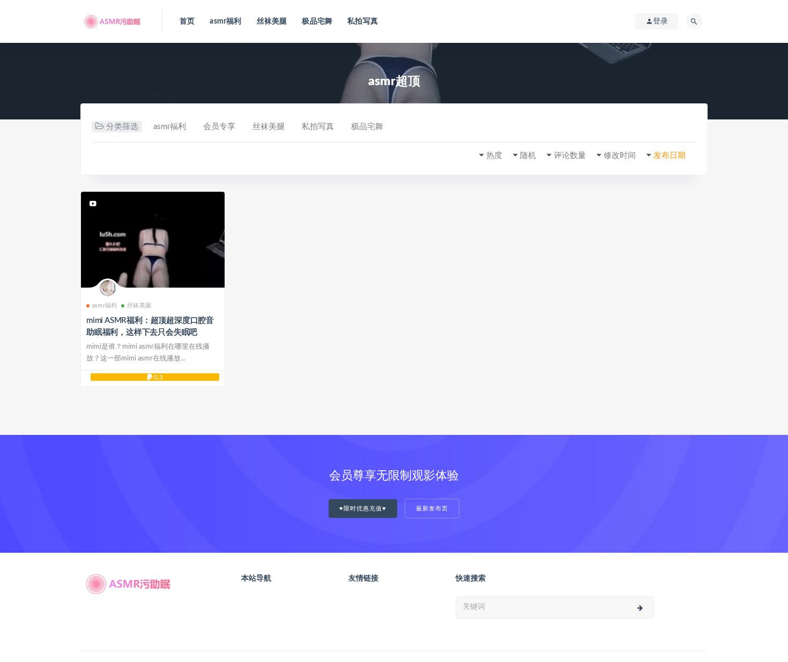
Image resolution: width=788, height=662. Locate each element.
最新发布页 (432, 508)
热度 (494, 156)
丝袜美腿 (272, 21)
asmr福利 (225, 21)
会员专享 (219, 127)
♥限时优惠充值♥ (362, 508)
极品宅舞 (317, 21)
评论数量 (570, 156)
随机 (528, 156)
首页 (187, 21)
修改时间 (620, 156)
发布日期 (669, 156)
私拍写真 (362, 21)
